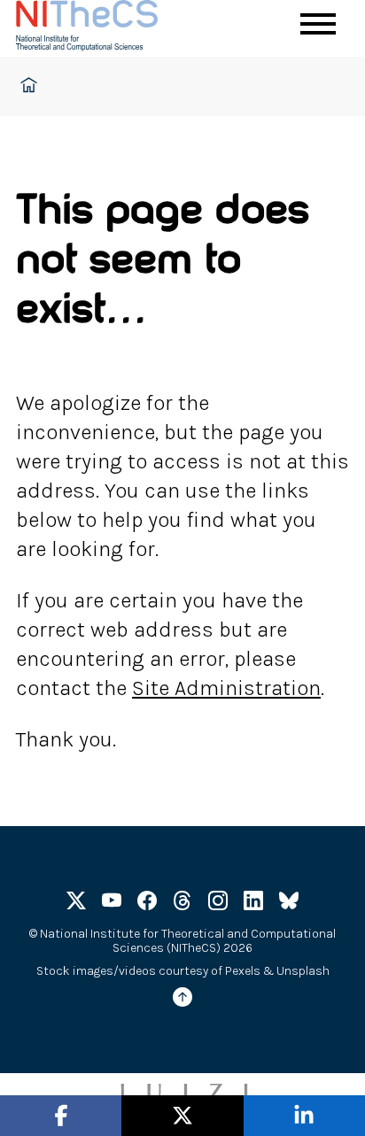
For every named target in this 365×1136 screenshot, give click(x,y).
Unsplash (303, 970)
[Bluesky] (289, 903)
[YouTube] (111, 903)
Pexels (242, 970)
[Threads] (182, 903)
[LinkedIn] (253, 903)
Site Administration (226, 688)
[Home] (104, 28)
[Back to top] (182, 1000)
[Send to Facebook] (60, 1116)
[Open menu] (318, 24)
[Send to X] (182, 1116)
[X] (76, 903)
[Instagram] (218, 903)
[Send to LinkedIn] (304, 1116)
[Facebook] (147, 903)
